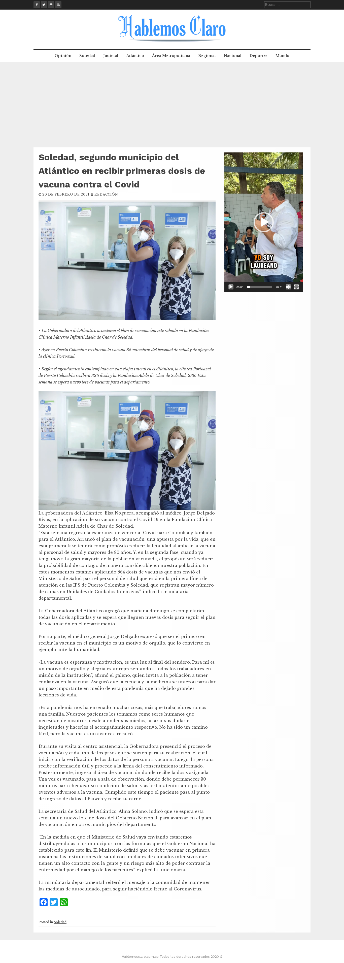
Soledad (87, 55)
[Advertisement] (172, 104)
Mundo (282, 55)
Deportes (258, 55)
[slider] (259, 287)
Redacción (106, 194)
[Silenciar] (288, 287)
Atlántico (135, 55)
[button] (264, 222)
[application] (263, 222)
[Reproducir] (230, 287)
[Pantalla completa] (296, 287)
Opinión (63, 55)
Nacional (233, 55)
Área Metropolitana (171, 55)
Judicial (110, 55)
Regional (207, 55)
